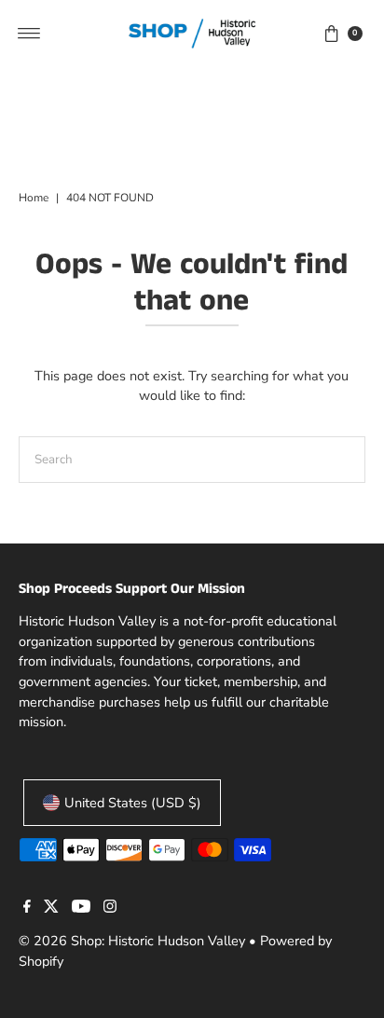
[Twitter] (51, 908)
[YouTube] (81, 908)
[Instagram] (110, 908)
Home (33, 197)
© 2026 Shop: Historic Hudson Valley (132, 940)
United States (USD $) (132, 802)
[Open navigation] (29, 33)
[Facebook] (27, 908)
